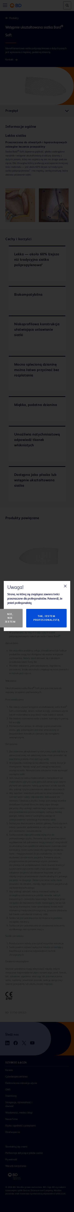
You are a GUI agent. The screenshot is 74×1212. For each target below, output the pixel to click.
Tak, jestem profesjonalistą (46, 618)
